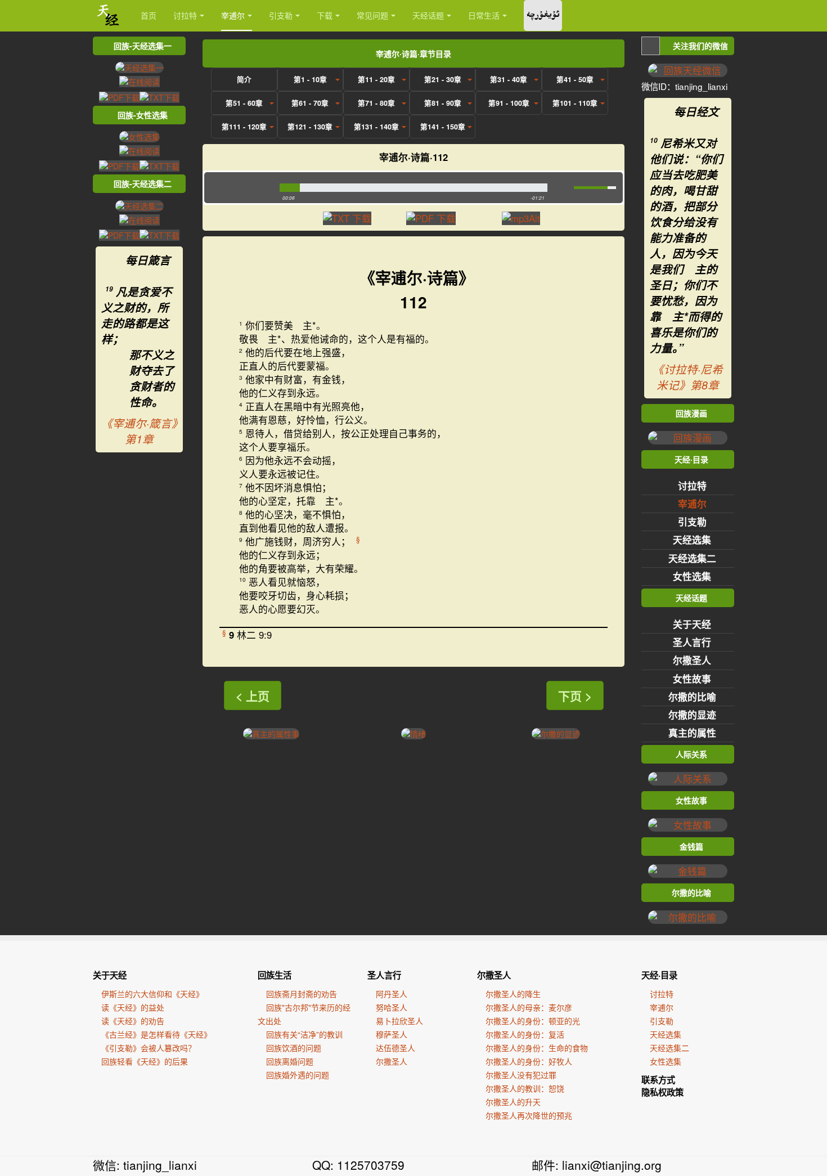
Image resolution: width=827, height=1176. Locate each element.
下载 (324, 15)
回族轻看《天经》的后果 (144, 1061)
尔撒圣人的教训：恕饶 (525, 1088)
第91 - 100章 (508, 103)
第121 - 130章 (309, 127)
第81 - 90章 (442, 103)
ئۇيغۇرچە (543, 15)
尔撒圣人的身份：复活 (525, 1034)
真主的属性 (692, 732)
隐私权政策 (662, 1092)
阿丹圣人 (391, 993)
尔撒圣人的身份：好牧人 (529, 1061)
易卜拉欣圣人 (399, 1020)
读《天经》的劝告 (132, 1020)
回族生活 (274, 975)
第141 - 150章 (442, 127)
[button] (239, 188)
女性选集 (692, 576)
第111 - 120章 (244, 127)
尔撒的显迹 (692, 714)
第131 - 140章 (376, 127)
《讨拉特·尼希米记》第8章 (688, 377)
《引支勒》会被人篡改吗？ (148, 1047)
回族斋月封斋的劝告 (301, 993)
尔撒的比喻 (692, 696)
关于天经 (692, 624)
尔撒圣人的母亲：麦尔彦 (529, 1007)
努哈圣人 (391, 1007)
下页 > (575, 695)
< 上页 (252, 695)
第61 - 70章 (310, 103)
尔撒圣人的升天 (513, 1101)
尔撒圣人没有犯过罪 (521, 1074)
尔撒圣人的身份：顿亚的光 (533, 1020)
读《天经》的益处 (132, 1007)
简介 (244, 79)
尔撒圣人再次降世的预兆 (529, 1115)
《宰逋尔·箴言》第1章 (139, 431)
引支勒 (281, 15)
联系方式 (658, 1080)
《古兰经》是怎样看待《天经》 (156, 1034)
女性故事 (692, 678)
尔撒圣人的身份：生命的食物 (537, 1047)
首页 (148, 15)
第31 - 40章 (508, 79)
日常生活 (484, 15)
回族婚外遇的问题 (297, 1074)
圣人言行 (692, 642)
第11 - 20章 (376, 79)
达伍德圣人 (395, 1047)
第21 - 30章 (442, 79)
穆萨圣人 (391, 1034)
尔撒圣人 (692, 660)
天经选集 (692, 539)
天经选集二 (692, 558)
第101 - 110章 (574, 103)
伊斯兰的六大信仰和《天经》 (152, 993)
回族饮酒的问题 (293, 1047)
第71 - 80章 (376, 103)
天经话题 (428, 15)
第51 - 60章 (244, 103)
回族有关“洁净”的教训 (304, 1034)
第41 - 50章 (575, 79)
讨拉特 (185, 15)
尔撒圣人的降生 (513, 993)
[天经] (108, 15)
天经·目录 (659, 975)
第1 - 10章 (310, 79)
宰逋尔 (233, 15)
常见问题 (372, 15)
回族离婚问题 (289, 1061)
